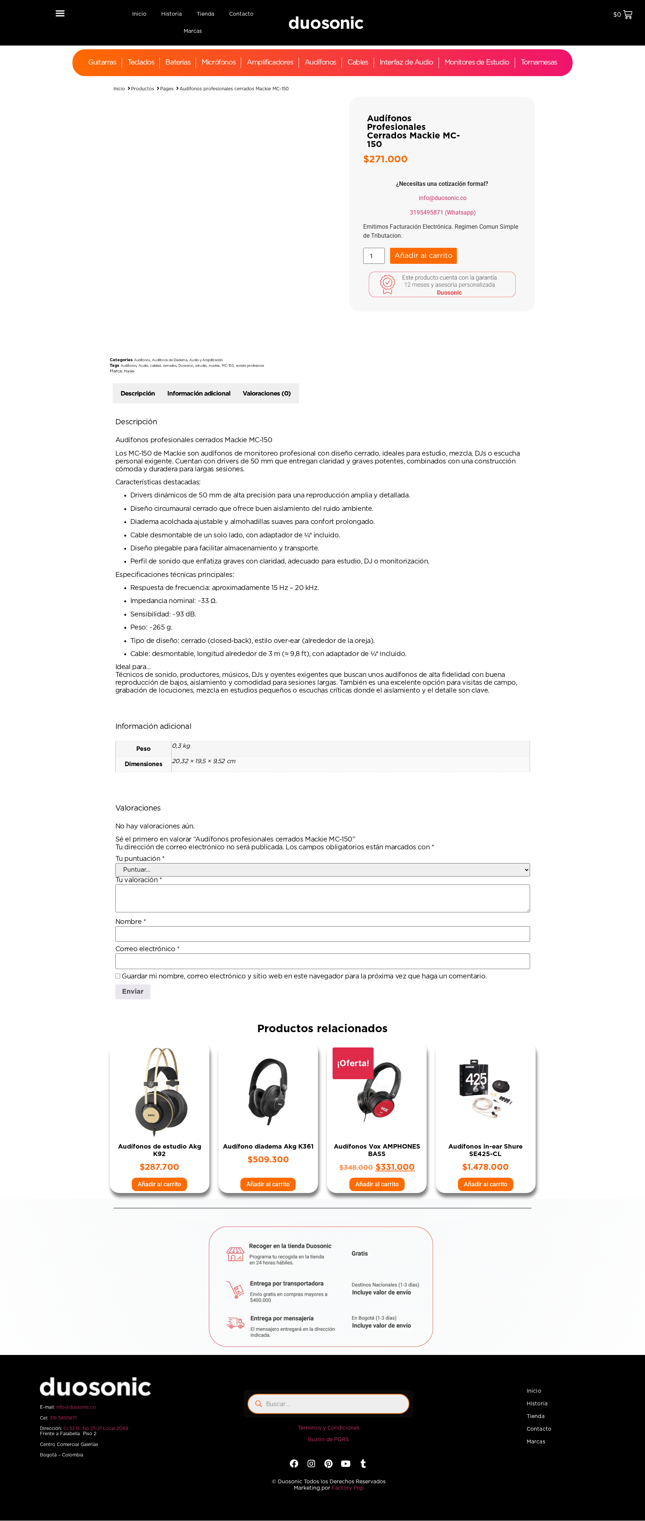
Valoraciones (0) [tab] (267, 393)
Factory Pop (348, 1488)
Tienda (205, 14)
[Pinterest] (328, 1463)
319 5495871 (63, 1418)
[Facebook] (294, 1463)
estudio (200, 366)
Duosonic (185, 366)
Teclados (141, 62)
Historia (171, 14)
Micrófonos (218, 62)
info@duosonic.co (443, 198)
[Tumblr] (363, 1463)
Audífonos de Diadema (169, 360)
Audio (143, 366)
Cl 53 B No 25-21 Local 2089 (95, 1428)
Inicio (139, 14)
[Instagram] (311, 1463)
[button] (60, 13)
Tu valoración (138, 880)
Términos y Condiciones (328, 1428)
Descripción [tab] (138, 393)
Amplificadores (270, 62)
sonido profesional (250, 366)
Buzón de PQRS (328, 1439)
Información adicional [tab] (198, 393)
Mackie (129, 371)
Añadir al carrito (423, 255)
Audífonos (320, 62)
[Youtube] (345, 1463)
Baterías (177, 62)
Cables (358, 62)
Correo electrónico (147, 949)
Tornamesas (539, 62)
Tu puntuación (140, 859)
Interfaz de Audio (406, 62)
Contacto (241, 14)
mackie (214, 366)
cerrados (170, 366)
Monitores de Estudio (477, 62)
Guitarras (102, 62)
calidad (155, 366)
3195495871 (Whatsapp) (443, 212)
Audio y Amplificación (206, 360)
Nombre (130, 922)
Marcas (193, 31)
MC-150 (228, 366)
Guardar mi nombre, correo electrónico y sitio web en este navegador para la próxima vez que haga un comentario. (304, 976)
